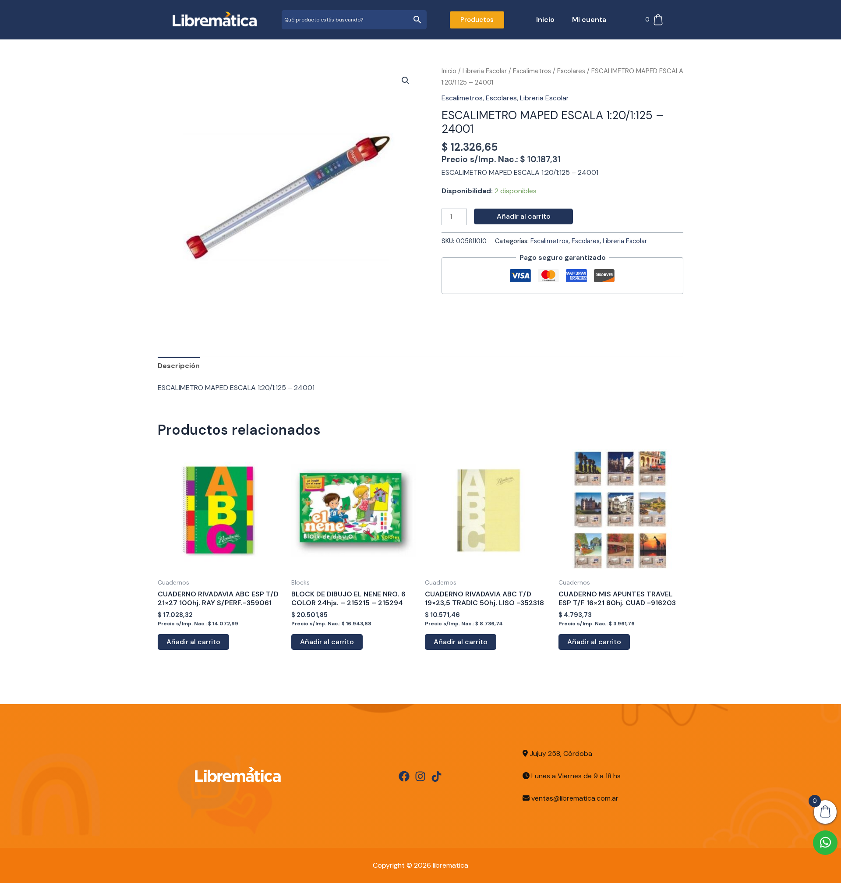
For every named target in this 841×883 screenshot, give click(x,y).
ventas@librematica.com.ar (574, 798)
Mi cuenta (589, 19)
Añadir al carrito (524, 216)
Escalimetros (532, 71)
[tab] (179, 366)
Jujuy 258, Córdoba (560, 753)
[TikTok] (436, 776)
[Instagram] (420, 776)
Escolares (571, 71)
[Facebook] (404, 776)
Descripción (179, 365)
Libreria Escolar (485, 71)
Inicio (545, 19)
